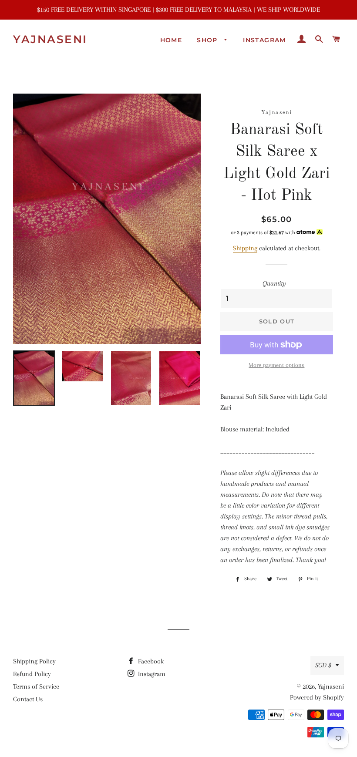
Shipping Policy (34, 661)
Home (171, 40)
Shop (208, 40)
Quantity (274, 283)
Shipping (245, 248)
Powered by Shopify (317, 697)
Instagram (264, 40)
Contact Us (28, 699)
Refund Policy (32, 674)
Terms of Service (36, 686)
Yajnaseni (50, 39)
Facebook (150, 661)
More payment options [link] (276, 365)
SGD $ (323, 665)
